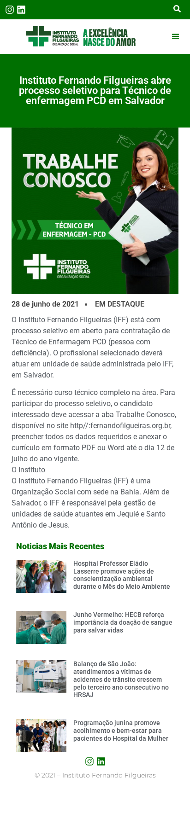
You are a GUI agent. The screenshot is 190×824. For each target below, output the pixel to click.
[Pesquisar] (177, 9)
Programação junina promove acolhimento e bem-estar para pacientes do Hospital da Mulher (120, 730)
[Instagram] (9, 9)
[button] (175, 36)
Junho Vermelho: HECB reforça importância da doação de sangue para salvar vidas (122, 622)
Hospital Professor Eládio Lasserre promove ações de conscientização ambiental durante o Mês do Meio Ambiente (121, 575)
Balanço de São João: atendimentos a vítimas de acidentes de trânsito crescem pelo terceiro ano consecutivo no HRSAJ (121, 679)
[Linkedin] (21, 9)
